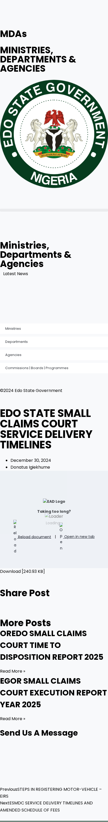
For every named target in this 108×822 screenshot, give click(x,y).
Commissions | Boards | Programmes (36, 367)
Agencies (13, 354)
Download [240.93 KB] (22, 571)
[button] (54, 210)
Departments (16, 341)
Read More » (12, 671)
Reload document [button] (34, 536)
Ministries (13, 328)
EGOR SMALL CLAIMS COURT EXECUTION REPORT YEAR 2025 (53, 692)
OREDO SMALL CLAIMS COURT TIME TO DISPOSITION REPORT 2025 (51, 645)
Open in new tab (79, 536)
